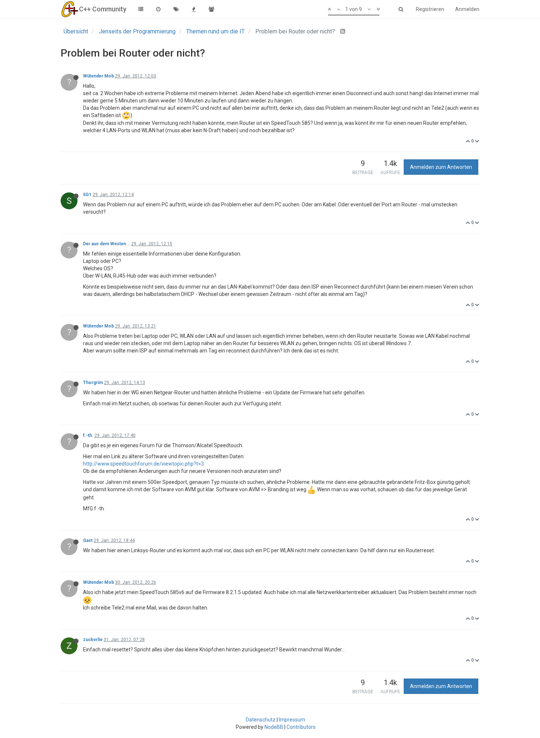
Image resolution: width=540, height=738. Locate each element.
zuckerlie (92, 639)
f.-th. (88, 435)
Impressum (292, 720)
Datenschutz (261, 720)
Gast (88, 540)
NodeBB (273, 727)
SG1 (87, 194)
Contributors (301, 727)
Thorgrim (93, 382)
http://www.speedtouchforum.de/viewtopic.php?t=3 (143, 464)
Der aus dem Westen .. (106, 243)
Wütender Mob (98, 76)
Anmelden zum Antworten (441, 167)
